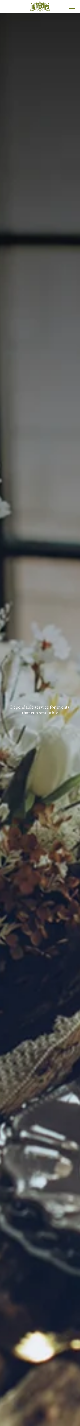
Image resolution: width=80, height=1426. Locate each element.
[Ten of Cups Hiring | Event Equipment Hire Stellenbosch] (40, 6)
